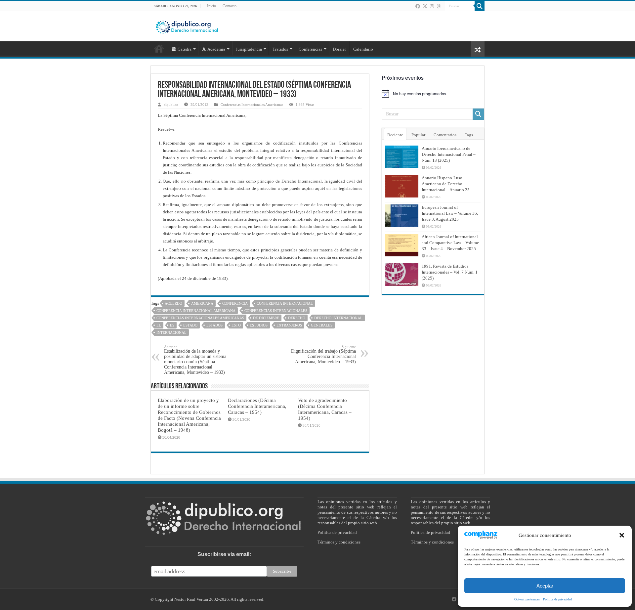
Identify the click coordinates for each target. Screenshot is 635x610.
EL (158, 325)
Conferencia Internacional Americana (195, 311)
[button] (621, 535)
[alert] (433, 94)
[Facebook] (418, 6)
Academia (216, 49)
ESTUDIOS (259, 325)
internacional (171, 332)
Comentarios (445, 134)
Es (172, 325)
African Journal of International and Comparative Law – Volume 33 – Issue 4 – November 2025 (450, 242)
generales (321, 325)
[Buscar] (480, 6)
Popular (418, 134)
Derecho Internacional (338, 318)
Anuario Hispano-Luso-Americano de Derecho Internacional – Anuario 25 (446, 183)
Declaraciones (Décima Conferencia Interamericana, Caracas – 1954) (257, 406)
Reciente (395, 134)
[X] (425, 6)
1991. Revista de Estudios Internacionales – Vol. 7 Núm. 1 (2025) (450, 272)
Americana (202, 303)
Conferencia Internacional (285, 303)
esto (236, 325)
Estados (214, 325)
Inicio (211, 6)
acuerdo (173, 303)
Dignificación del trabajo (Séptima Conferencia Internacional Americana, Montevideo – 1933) (323, 354)
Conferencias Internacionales (275, 311)
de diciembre (266, 318)
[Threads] (438, 6)
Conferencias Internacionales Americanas (252, 105)
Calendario (363, 49)
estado (190, 325)
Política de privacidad (557, 599)
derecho (296, 318)
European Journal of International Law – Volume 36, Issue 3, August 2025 (450, 213)
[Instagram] (432, 6)
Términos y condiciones (339, 542)
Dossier (339, 49)
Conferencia (235, 303)
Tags (469, 134)
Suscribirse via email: (224, 554)
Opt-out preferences (527, 599)
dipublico (171, 105)
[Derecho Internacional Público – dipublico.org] (186, 26)
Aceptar (544, 585)
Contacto (229, 6)
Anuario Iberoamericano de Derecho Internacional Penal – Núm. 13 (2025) (449, 154)
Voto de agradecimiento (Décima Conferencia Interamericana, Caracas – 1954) (325, 409)
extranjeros (289, 325)
